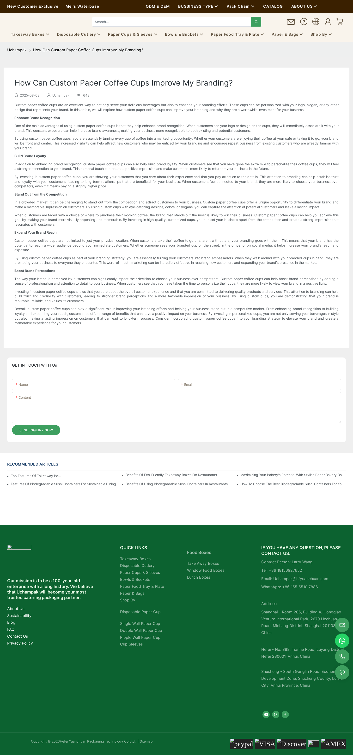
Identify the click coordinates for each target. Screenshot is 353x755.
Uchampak (17, 49)
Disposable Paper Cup (140, 611)
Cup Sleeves (131, 644)
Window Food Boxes (205, 570)
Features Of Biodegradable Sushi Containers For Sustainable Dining (63, 484)
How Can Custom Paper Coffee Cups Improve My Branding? (88, 49)
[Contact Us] (291, 24)
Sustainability (19, 615)
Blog (11, 622)
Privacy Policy (20, 643)
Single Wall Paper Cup (140, 623)
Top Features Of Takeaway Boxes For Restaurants (36, 476)
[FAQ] (303, 23)
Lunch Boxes (198, 577)
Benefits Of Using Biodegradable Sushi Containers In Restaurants (177, 484)
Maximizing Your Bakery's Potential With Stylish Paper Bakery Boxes (293, 475)
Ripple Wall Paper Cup (140, 637)
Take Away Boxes (203, 563)
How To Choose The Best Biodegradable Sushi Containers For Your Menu (293, 484)
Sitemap (146, 741)
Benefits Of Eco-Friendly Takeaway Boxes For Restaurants (171, 475)
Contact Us (17, 636)
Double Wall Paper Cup (141, 630)
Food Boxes (199, 552)
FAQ (10, 629)
